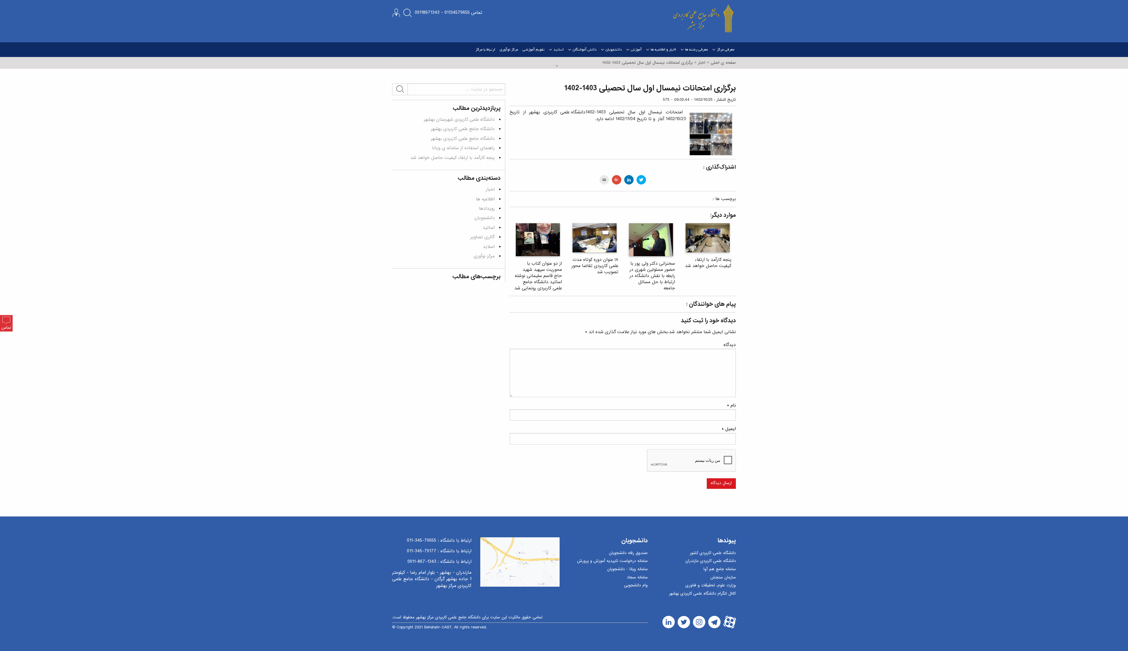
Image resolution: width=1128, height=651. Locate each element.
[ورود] (396, 13)
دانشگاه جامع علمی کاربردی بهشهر (463, 128)
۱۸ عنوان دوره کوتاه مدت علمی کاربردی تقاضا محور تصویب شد (594, 266)
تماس (6, 328)
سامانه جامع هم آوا (720, 569)
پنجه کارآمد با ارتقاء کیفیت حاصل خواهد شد (708, 262)
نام (731, 405)
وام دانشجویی (636, 586)
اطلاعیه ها (485, 199)
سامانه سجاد (637, 578)
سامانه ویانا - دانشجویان (627, 569)
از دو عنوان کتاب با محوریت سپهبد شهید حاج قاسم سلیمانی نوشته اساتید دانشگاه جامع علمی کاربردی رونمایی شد (538, 276)
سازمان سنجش (723, 578)
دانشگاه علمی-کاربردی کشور (713, 553)
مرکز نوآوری (509, 49)
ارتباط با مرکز (485, 49)
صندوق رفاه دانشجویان (628, 553)
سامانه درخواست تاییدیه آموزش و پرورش (612, 561)
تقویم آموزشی (534, 49)
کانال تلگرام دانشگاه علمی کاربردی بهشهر (702, 594)
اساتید (489, 227)
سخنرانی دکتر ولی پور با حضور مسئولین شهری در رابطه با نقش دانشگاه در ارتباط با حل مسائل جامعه (652, 276)
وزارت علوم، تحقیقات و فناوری (710, 586)
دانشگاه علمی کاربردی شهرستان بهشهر (459, 119)
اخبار (490, 189)
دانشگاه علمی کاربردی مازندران (710, 561)
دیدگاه (730, 344)
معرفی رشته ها (696, 49)
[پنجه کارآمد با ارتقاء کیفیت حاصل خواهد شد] (708, 238)
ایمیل (729, 428)
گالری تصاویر (482, 237)
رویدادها (487, 208)
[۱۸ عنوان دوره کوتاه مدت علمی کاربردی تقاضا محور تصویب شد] (595, 238)
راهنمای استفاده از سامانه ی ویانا (463, 148)
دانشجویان (484, 218)
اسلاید (489, 246)
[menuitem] (722, 49)
